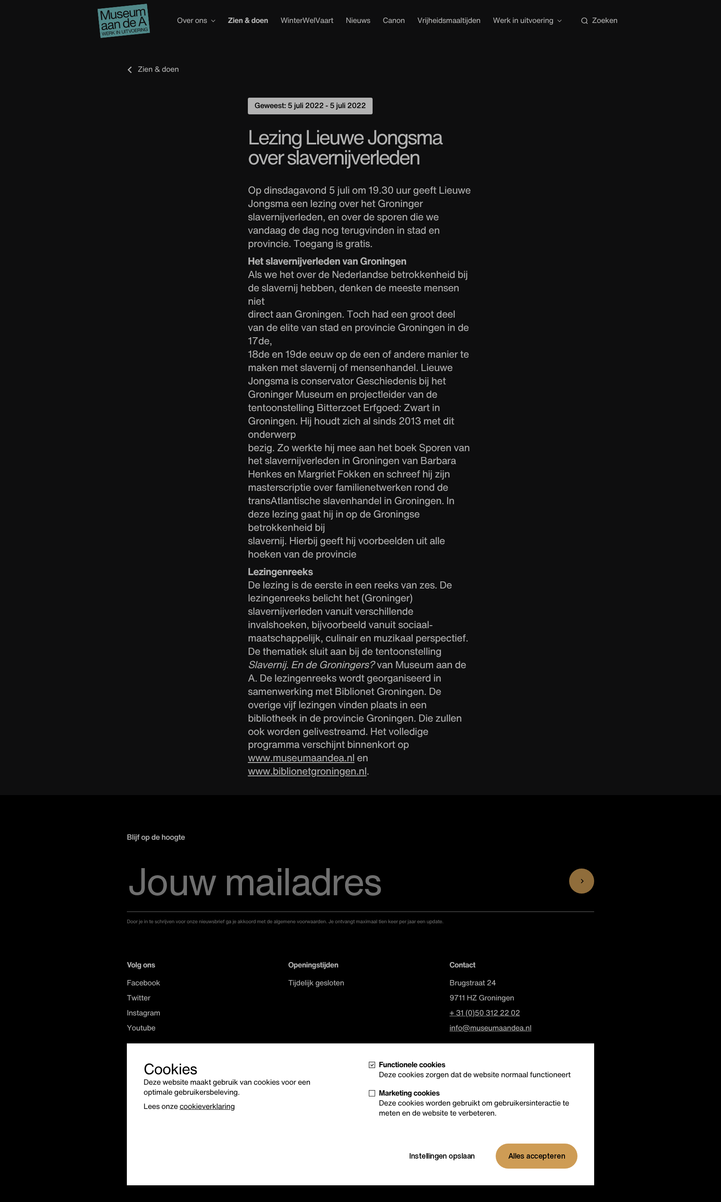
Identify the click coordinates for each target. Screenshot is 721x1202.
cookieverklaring (206, 1106)
